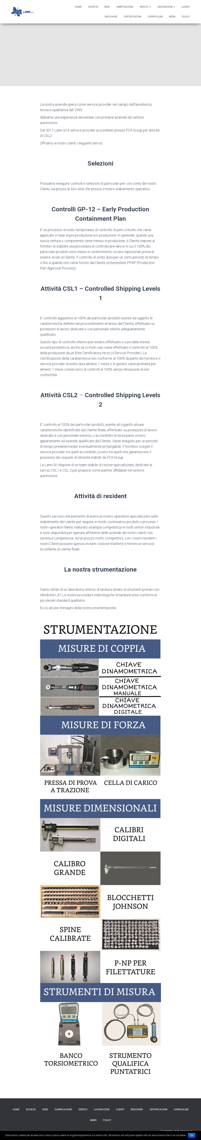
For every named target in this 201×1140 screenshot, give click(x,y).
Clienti (186, 6)
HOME (78, 6)
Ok (191, 1135)
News (172, 16)
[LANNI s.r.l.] (22, 12)
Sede (107, 6)
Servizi (144, 6)
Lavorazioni (165, 6)
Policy (186, 16)
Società (93, 6)
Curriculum (155, 16)
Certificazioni (132, 16)
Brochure (111, 16)
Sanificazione (124, 6)
